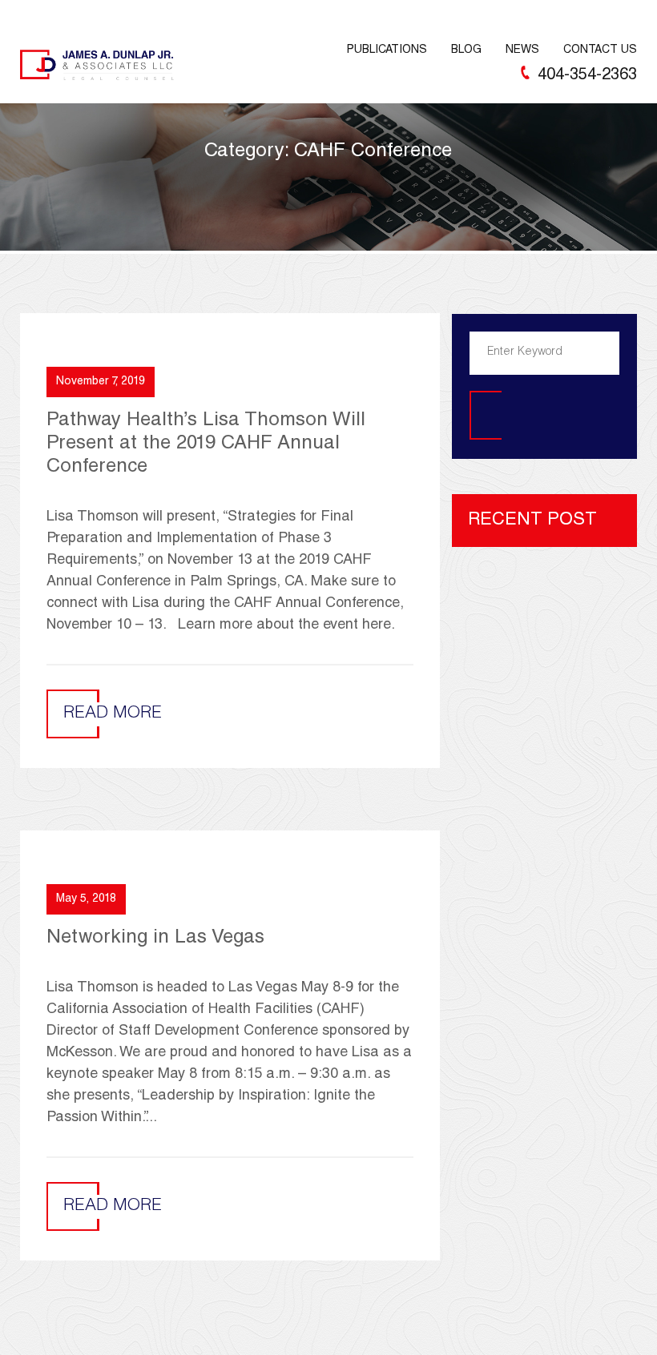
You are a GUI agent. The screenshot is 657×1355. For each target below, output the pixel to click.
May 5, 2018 (86, 899)
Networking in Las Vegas (155, 938)
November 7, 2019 (100, 382)
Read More (112, 714)
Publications (387, 50)
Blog (466, 50)
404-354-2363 (587, 76)
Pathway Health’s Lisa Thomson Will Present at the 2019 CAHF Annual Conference (205, 444)
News (522, 50)
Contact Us (600, 50)
